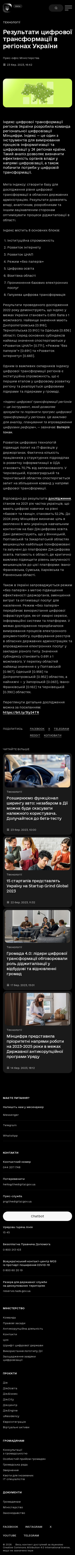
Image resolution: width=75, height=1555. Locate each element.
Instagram (33, 1526)
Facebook (10, 1526)
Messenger (11, 1114)
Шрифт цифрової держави (23, 1345)
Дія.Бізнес (10, 1393)
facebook (37, 728)
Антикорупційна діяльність (23, 1328)
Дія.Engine (10, 1410)
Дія (5, 1382)
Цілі (6, 1339)
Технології (11, 22)
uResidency (11, 1416)
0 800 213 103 (12, 1249)
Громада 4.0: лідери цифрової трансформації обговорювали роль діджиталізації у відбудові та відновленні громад (37, 963)
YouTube (9, 1535)
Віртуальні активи (16, 1427)
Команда (9, 1317)
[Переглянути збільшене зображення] (37, 93)
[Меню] (68, 8)
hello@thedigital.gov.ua (19, 1184)
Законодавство (14, 1512)
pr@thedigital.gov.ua (17, 1201)
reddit (35, 735)
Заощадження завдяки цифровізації (19, 1358)
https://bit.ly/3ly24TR (21, 712)
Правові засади (14, 1323)
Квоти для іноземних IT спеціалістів (18, 1477)
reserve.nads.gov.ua (17, 1290)
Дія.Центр (10, 1405)
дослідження (59, 498)
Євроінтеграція (14, 1421)
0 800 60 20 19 (13, 1270)
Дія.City (8, 1399)
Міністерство (14, 1308)
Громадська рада (15, 1464)
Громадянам (13, 1440)
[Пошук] (56, 8)
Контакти (10, 1334)
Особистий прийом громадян (24, 1458)
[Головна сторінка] (9, 8)
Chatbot (37, 1216)
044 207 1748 (11, 1167)
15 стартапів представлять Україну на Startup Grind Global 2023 (37, 886)
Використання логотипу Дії (23, 1351)
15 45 (6, 1232)
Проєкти (10, 1373)
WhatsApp (10, 1135)
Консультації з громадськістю (15, 1451)
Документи (12, 1492)
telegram (61, 728)
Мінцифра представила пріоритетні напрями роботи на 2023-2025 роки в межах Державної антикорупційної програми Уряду (35, 1046)
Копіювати (53, 735)
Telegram (10, 1125)
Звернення (11, 1470)
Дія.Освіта (10, 1388)
